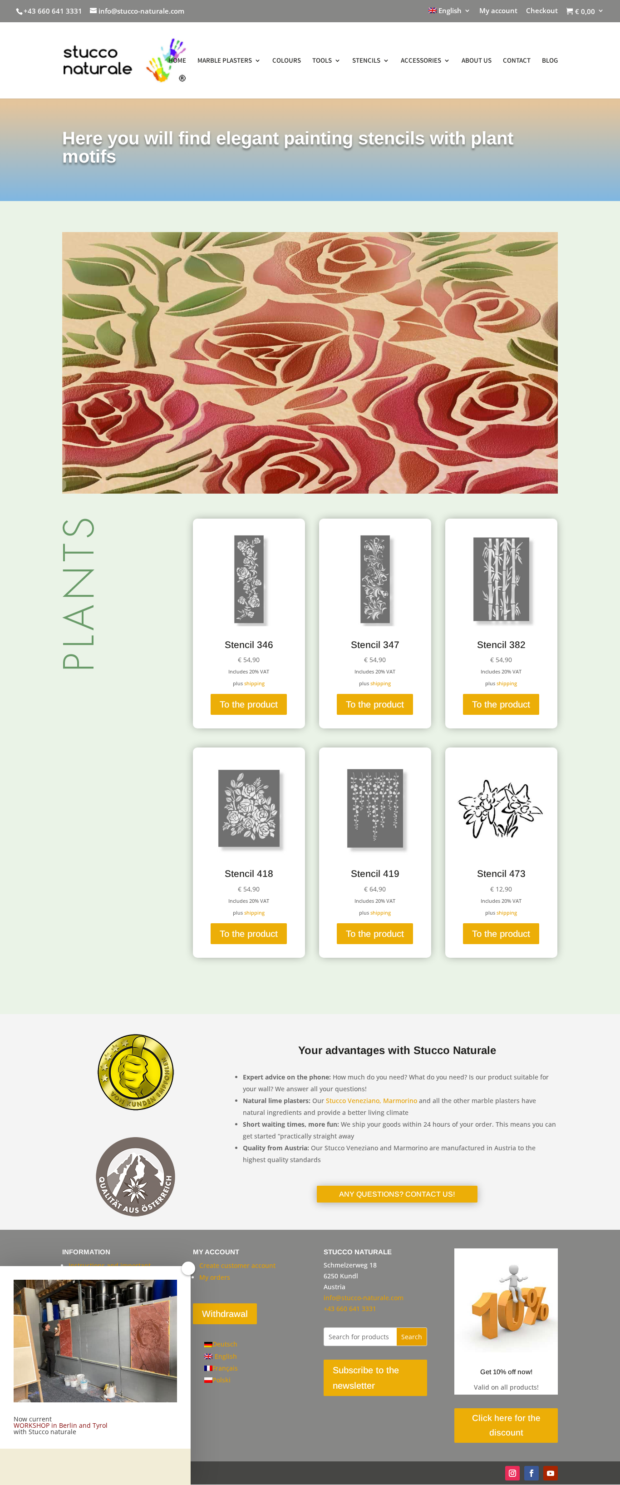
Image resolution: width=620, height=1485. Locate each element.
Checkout (542, 11)
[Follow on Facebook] (531, 1473)
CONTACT (517, 60)
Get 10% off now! (506, 1372)
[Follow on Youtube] (550, 1473)
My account (498, 11)
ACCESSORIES (421, 60)
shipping (254, 683)
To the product (249, 704)
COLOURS (286, 60)
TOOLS (322, 60)
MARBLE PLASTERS (224, 60)
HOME (177, 60)
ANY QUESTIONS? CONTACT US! (397, 1194)
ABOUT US (477, 60)
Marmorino (400, 1100)
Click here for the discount (506, 1425)
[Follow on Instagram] (512, 1473)
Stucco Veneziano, (353, 1100)
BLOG (550, 60)
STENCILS (366, 60)
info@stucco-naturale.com (363, 1297)
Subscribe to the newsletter (366, 1378)
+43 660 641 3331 (53, 10)
